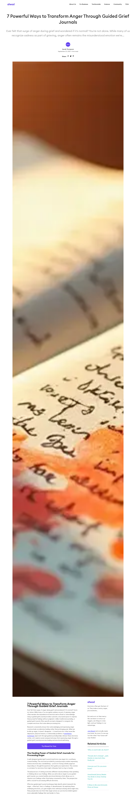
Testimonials (96, 4)
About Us (72, 4)
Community (118, 4)
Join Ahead (91, 731)
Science (107, 4)
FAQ (127, 4)
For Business (84, 4)
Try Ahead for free (49, 746)
